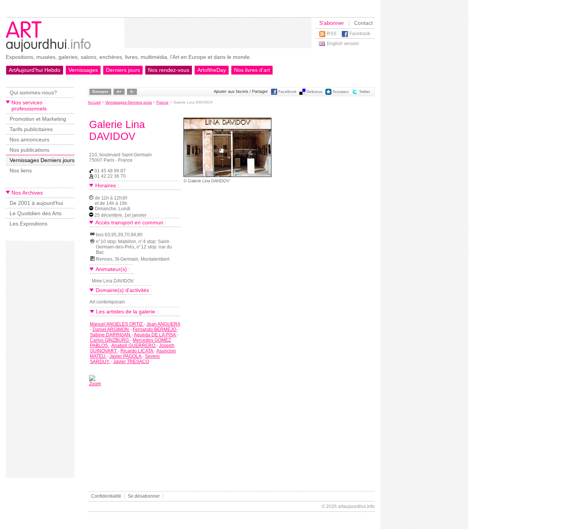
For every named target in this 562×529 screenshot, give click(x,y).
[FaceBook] (274, 93)
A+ (119, 91)
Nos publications (29, 150)
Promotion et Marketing (38, 119)
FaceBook (287, 91)
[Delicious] (302, 93)
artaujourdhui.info (356, 506)
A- (132, 91)
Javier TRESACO (131, 361)
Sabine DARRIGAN (111, 335)
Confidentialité (106, 496)
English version (343, 43)
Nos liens (21, 170)
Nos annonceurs (29, 139)
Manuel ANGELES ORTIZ (117, 324)
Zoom (95, 383)
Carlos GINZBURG (110, 340)
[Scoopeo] (328, 93)
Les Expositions (28, 224)
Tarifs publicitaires (31, 129)
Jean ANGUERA (163, 324)
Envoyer (100, 91)
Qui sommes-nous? (33, 92)
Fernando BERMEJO (155, 329)
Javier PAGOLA (125, 356)
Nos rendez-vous (168, 70)
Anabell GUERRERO (133, 345)
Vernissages (83, 70)
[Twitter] (355, 93)
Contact (363, 23)
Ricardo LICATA (137, 351)
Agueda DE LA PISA (155, 335)
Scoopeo (341, 91)
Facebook (359, 33)
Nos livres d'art (252, 70)
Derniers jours (123, 70)
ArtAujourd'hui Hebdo (34, 70)
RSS (331, 33)
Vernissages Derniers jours (42, 160)
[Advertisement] (217, 32)
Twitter (364, 91)
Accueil (94, 102)
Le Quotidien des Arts (36, 213)
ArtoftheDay (211, 70)
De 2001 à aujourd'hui (36, 203)
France (162, 102)
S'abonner (331, 23)
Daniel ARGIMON (111, 329)
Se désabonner (144, 496)
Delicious (314, 91)
